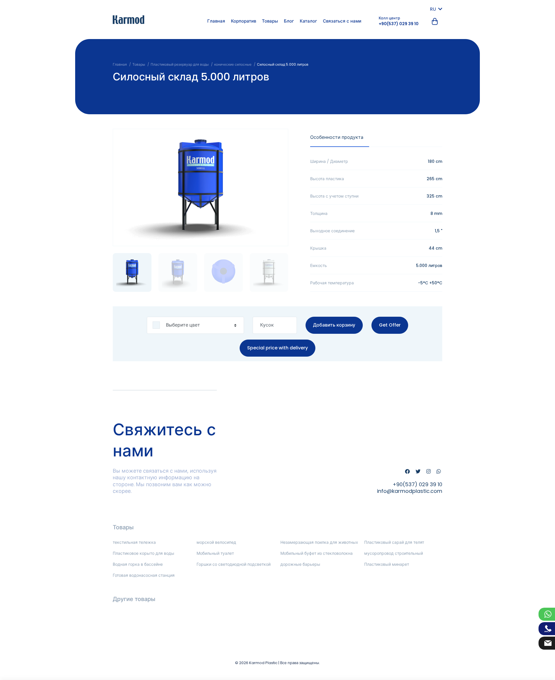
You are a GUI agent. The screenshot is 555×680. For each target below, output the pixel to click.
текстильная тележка (134, 542)
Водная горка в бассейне (138, 564)
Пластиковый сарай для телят (394, 542)
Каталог (308, 21)
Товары (270, 21)
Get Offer (390, 325)
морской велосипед (216, 542)
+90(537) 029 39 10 (399, 24)
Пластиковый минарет (386, 564)
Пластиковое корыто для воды (143, 553)
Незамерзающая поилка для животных (319, 542)
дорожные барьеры (300, 564)
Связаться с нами (342, 21)
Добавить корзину (334, 325)
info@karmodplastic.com (409, 491)
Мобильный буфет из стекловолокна (316, 553)
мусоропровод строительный (393, 553)
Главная (216, 21)
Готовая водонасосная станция (144, 575)
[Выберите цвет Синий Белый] (195, 325)
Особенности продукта (336, 137)
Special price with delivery (277, 347)
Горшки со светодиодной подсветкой (234, 564)
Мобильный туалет (215, 553)
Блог (289, 21)
